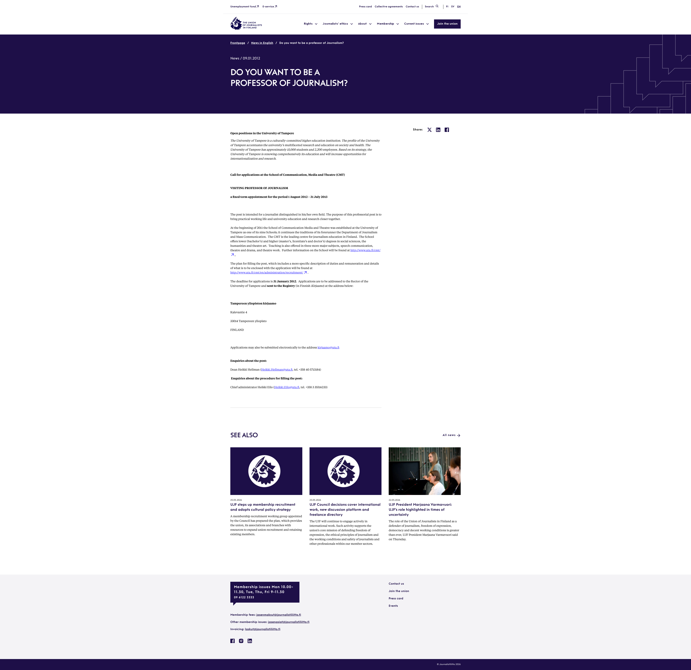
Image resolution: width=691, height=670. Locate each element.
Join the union (447, 23)
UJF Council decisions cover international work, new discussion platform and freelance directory (345, 510)
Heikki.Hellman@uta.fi (276, 369)
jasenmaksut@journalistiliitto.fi (278, 615)
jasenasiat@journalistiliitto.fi (289, 622)
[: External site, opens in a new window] (429, 130)
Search (429, 6)
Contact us (412, 6)
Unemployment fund (243, 6)
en (459, 6)
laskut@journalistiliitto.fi (262, 629)
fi (447, 6)
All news (449, 435)
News (234, 58)
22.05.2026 (394, 500)
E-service (268, 6)
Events (393, 606)
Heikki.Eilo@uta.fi (286, 387)
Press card (365, 6)
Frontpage (237, 43)
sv (452, 6)
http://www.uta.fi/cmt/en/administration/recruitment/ (266, 272)
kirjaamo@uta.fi (328, 347)
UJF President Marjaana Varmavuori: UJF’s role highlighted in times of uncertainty (420, 510)
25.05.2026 (236, 500)
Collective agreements (389, 6)
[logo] (246, 28)
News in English (262, 43)
